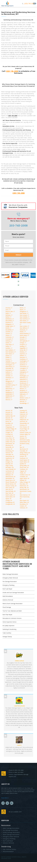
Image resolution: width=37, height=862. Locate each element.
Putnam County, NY (25, 432)
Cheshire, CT (9, 331)
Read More (4, 798)
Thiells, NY (23, 473)
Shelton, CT (23, 355)
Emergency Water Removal (10, 578)
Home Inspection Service (9, 622)
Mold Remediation (8, 596)
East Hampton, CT (11, 352)
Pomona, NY (23, 425)
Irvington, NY (9, 462)
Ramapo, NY (23, 438)
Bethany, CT (9, 315)
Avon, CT (8, 309)
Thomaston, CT (24, 366)
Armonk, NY (9, 412)
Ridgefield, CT (23, 348)
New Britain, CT (24, 313)
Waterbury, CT (24, 377)
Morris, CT (23, 308)
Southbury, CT (24, 359)
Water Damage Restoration (10, 574)
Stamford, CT (23, 363)
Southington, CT (24, 361)
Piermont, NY (23, 421)
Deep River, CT (10, 344)
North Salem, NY (10, 497)
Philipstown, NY (24, 419)
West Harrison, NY (25, 495)
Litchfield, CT (9, 383)
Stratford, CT (23, 365)
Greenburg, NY (10, 451)
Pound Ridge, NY (24, 429)
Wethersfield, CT (24, 392)
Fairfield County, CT (11, 363)
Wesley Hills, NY (24, 487)
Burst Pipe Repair (7, 614)
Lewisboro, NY (10, 473)
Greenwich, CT (10, 370)
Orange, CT (23, 343)
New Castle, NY (10, 487)
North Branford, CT (25, 333)
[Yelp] (7, 803)
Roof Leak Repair (7, 589)
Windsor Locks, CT (25, 398)
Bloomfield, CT (10, 320)
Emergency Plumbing (8, 585)
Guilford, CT (9, 372)
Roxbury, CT (23, 352)
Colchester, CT (10, 337)
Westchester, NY (24, 489)
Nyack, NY (8, 498)
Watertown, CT (24, 381)
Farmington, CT (10, 365)
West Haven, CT (24, 387)
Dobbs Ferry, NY (10, 441)
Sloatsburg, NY (24, 454)
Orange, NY (9, 500)
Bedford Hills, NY (10, 416)
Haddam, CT (9, 374)
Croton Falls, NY (10, 440)
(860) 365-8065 (18, 772)
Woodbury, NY (24, 504)
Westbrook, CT (24, 383)
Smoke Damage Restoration (11, 832)
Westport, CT (23, 390)
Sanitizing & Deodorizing (9, 629)
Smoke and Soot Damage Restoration (13, 592)
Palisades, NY (23, 412)
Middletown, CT (10, 396)
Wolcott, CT (23, 401)
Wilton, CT (23, 396)
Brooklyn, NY (9, 423)
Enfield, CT (9, 357)
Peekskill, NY (23, 416)
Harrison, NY (9, 453)
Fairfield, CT (9, 361)
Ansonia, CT (9, 308)
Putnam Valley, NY (25, 434)
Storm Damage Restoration (11, 834)
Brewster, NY (9, 419)
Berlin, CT (8, 313)
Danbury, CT (9, 341)
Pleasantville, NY (24, 423)
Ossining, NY (23, 410)
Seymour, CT (23, 354)
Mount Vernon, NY (11, 484)
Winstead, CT (23, 399)
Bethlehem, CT (10, 319)
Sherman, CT (23, 357)
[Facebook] (3, 803)
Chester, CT (9, 333)
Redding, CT (23, 346)
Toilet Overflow (7, 633)
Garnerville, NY (10, 447)
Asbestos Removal (8, 600)
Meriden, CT (9, 390)
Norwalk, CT (23, 337)
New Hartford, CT (25, 319)
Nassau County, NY (11, 486)
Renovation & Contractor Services (12, 618)
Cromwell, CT (9, 339)
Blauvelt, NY (9, 418)
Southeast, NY (24, 458)
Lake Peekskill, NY (11, 469)
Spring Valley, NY (24, 465)
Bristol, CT (8, 328)
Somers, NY (23, 456)
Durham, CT (9, 348)
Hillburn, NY (9, 460)
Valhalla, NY (23, 480)
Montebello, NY (10, 478)
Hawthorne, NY (10, 458)
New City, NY (9, 489)
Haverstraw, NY (10, 456)
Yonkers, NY (23, 506)
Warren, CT (23, 374)
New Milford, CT (24, 328)
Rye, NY (22, 447)
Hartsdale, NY (9, 454)
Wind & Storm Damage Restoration (12, 603)
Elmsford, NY (9, 445)
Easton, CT (9, 355)
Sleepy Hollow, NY (25, 453)
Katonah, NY (9, 464)
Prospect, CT (23, 344)
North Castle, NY (10, 495)
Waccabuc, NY (24, 484)
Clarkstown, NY (10, 430)
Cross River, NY (10, 438)
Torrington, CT (24, 368)
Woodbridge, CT (24, 403)
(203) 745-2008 (29, 3)
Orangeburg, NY (10, 502)
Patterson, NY (24, 414)
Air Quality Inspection (8, 625)
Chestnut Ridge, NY (11, 429)
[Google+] (11, 803)
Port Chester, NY (24, 427)
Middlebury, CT (10, 392)
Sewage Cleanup (7, 636)
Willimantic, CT (24, 394)
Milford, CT (9, 398)
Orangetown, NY (10, 504)
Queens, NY (23, 436)
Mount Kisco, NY (10, 480)
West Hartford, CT (25, 385)
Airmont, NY (9, 410)
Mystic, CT (23, 309)
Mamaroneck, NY (10, 476)
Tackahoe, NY (24, 469)
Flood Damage (7, 607)
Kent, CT (8, 379)
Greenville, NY (9, 368)
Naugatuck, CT (24, 311)
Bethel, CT (8, 317)
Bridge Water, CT (10, 326)
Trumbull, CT (23, 370)
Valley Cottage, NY (25, 482)
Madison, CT (9, 387)
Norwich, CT (23, 339)
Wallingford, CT (24, 372)
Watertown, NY (24, 486)
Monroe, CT (9, 399)
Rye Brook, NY (24, 449)
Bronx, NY (8, 421)
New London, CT (24, 326)
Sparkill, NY (23, 464)
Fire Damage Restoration (10, 581)
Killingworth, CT (10, 381)
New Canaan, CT (24, 315)
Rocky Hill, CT (23, 350)
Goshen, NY (9, 449)
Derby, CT (8, 346)
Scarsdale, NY (23, 451)
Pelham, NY (23, 418)
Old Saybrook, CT (25, 341)
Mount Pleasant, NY (11, 482)
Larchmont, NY (10, 471)
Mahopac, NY (9, 475)
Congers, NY (9, 432)
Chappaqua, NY (10, 427)
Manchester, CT (10, 388)
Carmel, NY (9, 425)
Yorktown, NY (23, 508)
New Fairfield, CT (24, 317)
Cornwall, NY (9, 434)
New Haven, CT (24, 320)
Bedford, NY (9, 414)
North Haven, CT (24, 335)
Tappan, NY (23, 471)
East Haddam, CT (10, 350)
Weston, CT (23, 388)
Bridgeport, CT (10, 324)
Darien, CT (9, 343)
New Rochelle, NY (11, 491)
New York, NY (9, 493)
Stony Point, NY (24, 467)
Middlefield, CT (10, 394)
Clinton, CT (9, 335)
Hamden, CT (9, 376)
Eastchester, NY (10, 443)
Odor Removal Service (9, 849)
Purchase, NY (23, 430)
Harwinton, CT (10, 377)
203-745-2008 (18, 225)
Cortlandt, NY (9, 436)
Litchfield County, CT (11, 385)
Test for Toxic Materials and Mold (12, 611)
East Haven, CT (10, 354)
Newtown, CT (23, 330)
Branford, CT (9, 322)
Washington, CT (24, 376)
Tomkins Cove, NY (25, 475)
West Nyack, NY (24, 500)
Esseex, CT (9, 359)
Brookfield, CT (10, 330)
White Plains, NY (24, 502)
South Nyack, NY (24, 460)
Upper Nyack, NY (24, 478)
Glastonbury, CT (10, 366)
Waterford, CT (24, 379)
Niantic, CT (23, 331)
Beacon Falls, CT (10, 311)
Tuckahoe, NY (24, 476)
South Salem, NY (24, 462)
